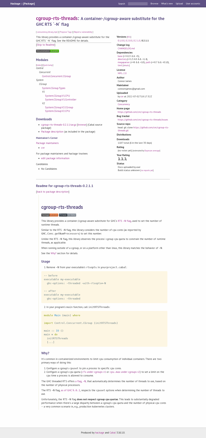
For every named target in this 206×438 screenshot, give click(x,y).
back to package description (52, 191)
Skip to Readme (45, 44)
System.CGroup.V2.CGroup (59, 107)
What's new (167, 3)
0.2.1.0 (136, 40)
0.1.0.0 (121, 40)
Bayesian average (152, 150)
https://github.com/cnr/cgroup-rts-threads (139, 111)
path (148, 62)
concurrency (42, 32)
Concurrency (124, 104)
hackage (99, 432)
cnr (43, 147)
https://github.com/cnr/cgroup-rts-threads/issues (143, 119)
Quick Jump (47, 65)
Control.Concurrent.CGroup (56, 76)
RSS (129, 37)
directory (122, 59)
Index (39, 65)
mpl (55, 32)
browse (82, 124)
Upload (179, 3)
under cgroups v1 (94, 372)
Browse (154, 3)
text (120, 65)
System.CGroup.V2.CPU (57, 111)
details (126, 65)
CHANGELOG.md (126, 48)
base (120, 56)
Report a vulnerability (83, 32)
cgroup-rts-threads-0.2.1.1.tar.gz (58, 124)
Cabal (113, 432)
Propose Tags (66, 32)
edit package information (55, 158)
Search (122, 3)
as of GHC (70, 390)
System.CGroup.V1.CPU (57, 95)
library (50, 32)
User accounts (193, 3)
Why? (53, 253)
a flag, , (80, 381)
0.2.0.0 (129, 40)
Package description (52, 131)
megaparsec (124, 62)
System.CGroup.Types (53, 88)
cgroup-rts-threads (57, 18)
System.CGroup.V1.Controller (60, 99)
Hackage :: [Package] (22, 3)
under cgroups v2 (125, 372)
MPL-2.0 (122, 73)
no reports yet (147, 170)
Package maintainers (47, 143)
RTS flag (124, 221)
